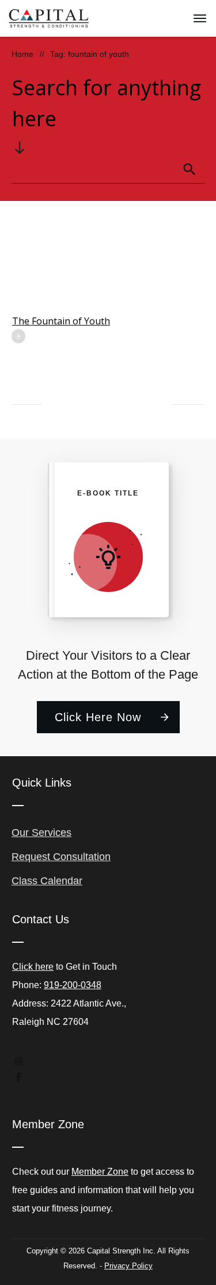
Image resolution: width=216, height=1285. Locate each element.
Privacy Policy (128, 1265)
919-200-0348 (72, 985)
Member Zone (99, 1171)
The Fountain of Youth (61, 321)
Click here (33, 967)
